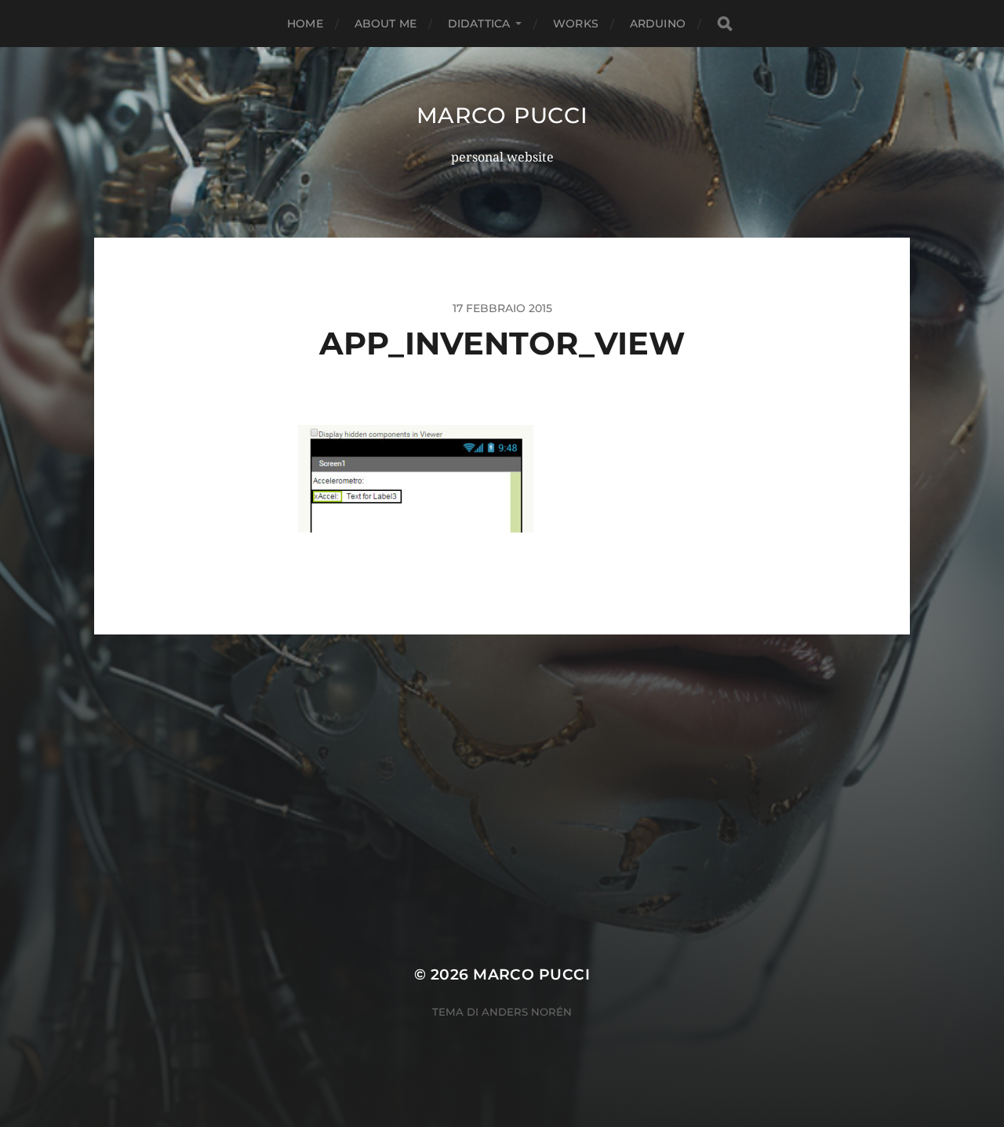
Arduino (658, 23)
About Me (386, 23)
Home (305, 23)
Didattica (479, 23)
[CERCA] (725, 23)
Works (575, 23)
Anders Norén (527, 1011)
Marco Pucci (502, 115)
